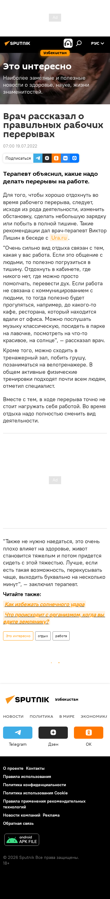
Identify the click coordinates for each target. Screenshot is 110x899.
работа (61, 635)
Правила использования (27, 776)
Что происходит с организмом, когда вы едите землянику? (54, 618)
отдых (43, 635)
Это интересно (18, 635)
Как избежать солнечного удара (44, 604)
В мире (67, 716)
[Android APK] (21, 840)
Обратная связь (18, 823)
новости (13, 716)
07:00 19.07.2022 (20, 146)
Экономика (94, 716)
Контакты (35, 768)
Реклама (51, 815)
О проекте (13, 768)
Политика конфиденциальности (34, 784)
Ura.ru (59, 237)
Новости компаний (21, 815)
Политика (41, 716)
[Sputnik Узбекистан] (18, 45)
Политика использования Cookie (35, 793)
